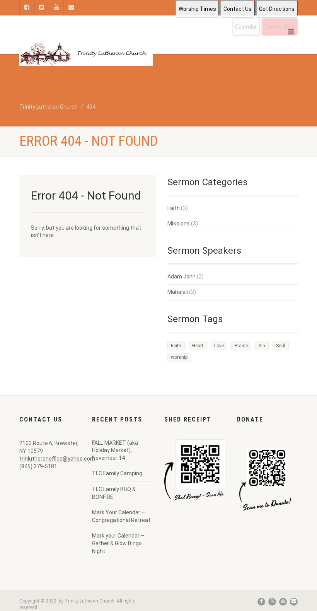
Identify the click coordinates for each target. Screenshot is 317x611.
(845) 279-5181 (38, 466)
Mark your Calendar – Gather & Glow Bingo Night (118, 543)
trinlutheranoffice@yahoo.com (57, 459)
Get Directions (277, 9)
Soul (280, 345)
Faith (173, 208)
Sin (262, 345)
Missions (178, 223)
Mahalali (177, 292)
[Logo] (86, 53)
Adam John (181, 276)
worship (179, 357)
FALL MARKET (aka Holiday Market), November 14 (115, 450)
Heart (197, 345)
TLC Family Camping (117, 473)
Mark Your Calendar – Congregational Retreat (121, 516)
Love (219, 345)
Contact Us (237, 9)
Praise (241, 345)
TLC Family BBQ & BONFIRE (114, 493)
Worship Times (197, 9)
